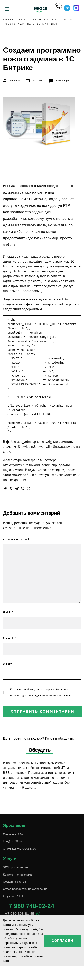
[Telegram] (16, 488)
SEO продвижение (15, 867)
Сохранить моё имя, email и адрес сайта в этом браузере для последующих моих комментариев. (40, 692)
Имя (8, 612)
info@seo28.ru (12, 841)
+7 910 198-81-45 (19, 914)
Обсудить (40, 750)
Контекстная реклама (17, 874)
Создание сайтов (14, 881)
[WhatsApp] (28, 488)
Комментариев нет (65, 80)
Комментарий (16, 539)
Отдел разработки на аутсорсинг (25, 888)
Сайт (7, 664)
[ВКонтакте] (5, 488)
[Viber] (22, 488)
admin (17, 80)
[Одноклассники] (11, 488)
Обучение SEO (13, 896)
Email (10, 638)
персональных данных (19, 943)
